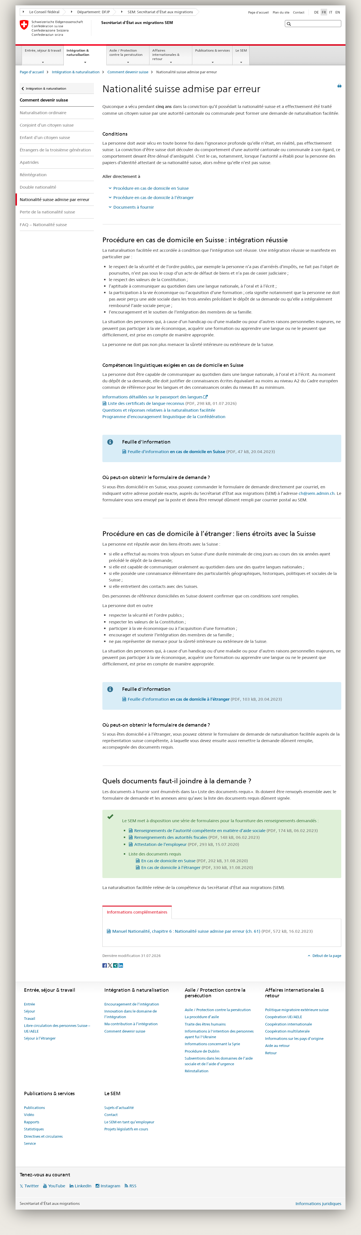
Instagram (110, 1185)
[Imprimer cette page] (339, 86)
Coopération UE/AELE (283, 1017)
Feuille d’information (201, 451)
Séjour (29, 1011)
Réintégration (33, 174)
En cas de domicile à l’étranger (197, 867)
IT (330, 12)
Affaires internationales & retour (165, 54)
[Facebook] (105, 965)
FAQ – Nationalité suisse (43, 224)
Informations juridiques (318, 1203)
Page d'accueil (258, 12)
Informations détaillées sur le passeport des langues (152, 397)
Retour (271, 1053)
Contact (298, 12)
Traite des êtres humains (205, 1024)
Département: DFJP (93, 12)
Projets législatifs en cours (126, 1129)
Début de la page (326, 955)
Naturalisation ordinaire (43, 112)
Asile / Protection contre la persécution (125, 52)
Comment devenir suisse (127, 72)
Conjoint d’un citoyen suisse (47, 125)
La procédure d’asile (202, 1017)
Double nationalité (38, 187)
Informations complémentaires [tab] (137, 912)
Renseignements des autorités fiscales (197, 837)
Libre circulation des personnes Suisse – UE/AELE (57, 1028)
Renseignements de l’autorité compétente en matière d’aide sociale (226, 830)
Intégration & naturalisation (84, 54)
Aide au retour (277, 1045)
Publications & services (212, 50)
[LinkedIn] (120, 965)
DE (316, 12)
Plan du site (281, 12)
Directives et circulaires (43, 1136)
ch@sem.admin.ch (316, 493)
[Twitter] (110, 965)
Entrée (29, 1004)
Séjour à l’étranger (40, 1038)
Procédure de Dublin (202, 1051)
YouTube (56, 1185)
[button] (289, 23)
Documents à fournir (133, 207)
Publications (34, 1107)
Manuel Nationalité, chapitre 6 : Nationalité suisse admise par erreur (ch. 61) (212, 931)
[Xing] (115, 965)
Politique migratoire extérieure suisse (297, 1009)
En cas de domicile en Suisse (194, 860)
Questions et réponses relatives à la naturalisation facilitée (158, 410)
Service (30, 1143)
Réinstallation (196, 1071)
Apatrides (29, 162)
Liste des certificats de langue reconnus (172, 403)
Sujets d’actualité (119, 1107)
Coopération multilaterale (287, 1031)
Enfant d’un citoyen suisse (45, 137)
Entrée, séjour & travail (43, 50)
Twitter (32, 1185)
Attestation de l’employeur (186, 844)
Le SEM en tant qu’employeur (129, 1122)
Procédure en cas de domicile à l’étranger (153, 197)
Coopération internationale (288, 1024)
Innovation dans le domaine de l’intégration (130, 1014)
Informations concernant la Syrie (212, 1044)
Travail (29, 1018)
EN (337, 12)
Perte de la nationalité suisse (47, 212)
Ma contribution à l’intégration (131, 1024)
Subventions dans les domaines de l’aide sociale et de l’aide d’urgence (219, 1061)
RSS (133, 1185)
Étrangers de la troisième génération (55, 150)
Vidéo (29, 1114)
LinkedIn (83, 1185)
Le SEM (241, 50)
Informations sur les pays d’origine (294, 1038)
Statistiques (34, 1129)
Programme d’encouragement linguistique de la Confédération (163, 416)
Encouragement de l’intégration (131, 1004)
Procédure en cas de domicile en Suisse (151, 188)
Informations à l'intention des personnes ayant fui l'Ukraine (219, 1034)
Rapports (31, 1122)
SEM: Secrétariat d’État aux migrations (160, 12)
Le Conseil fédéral (44, 12)
